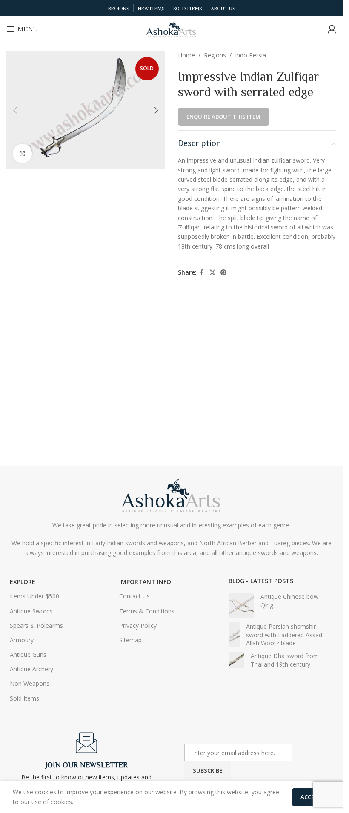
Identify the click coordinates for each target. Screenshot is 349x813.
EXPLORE (22, 582)
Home (186, 55)
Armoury (22, 640)
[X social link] (212, 272)
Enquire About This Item (223, 116)
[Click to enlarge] (22, 153)
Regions (215, 55)
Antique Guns (28, 654)
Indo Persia (250, 55)
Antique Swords (31, 611)
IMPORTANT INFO (145, 582)
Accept (310, 797)
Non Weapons (29, 683)
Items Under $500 (34, 596)
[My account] (331, 28)
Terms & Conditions (146, 611)
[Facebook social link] (202, 272)
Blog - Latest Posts (261, 581)
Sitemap (130, 640)
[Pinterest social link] (223, 272)
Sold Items (24, 698)
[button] (14, 110)
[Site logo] (171, 28)
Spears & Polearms (36, 625)
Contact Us (134, 596)
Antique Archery (31, 669)
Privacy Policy (138, 625)
